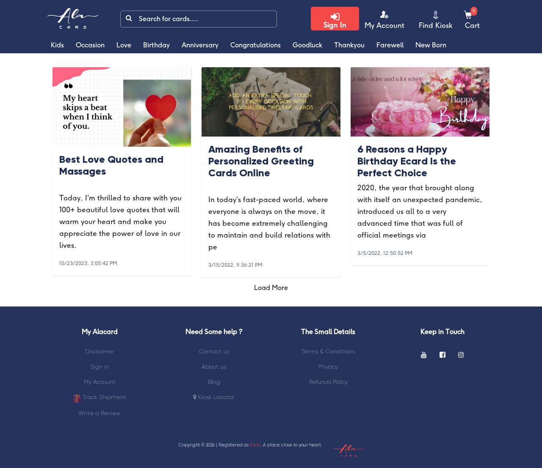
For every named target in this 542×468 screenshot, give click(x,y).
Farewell (390, 45)
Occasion (90, 45)
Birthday (156, 45)
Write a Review (99, 413)
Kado (255, 445)
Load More (271, 288)
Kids (57, 45)
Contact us (214, 351)
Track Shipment (103, 397)
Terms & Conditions (328, 351)
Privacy (328, 366)
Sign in (99, 366)
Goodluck (307, 45)
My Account (100, 381)
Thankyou (349, 45)
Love (123, 45)
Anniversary (200, 45)
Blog (214, 381)
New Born (430, 45)
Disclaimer (99, 351)
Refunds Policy (328, 381)
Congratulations (255, 45)
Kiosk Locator (215, 397)
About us (214, 366)
